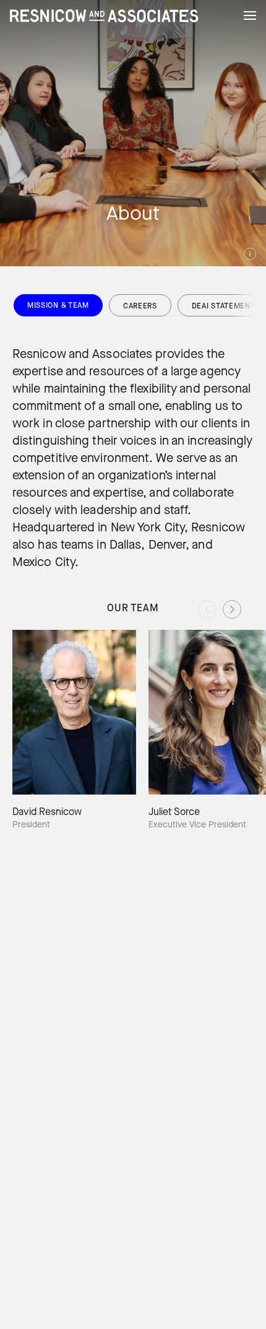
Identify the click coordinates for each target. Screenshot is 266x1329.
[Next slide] (232, 609)
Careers (140, 306)
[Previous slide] (207, 609)
